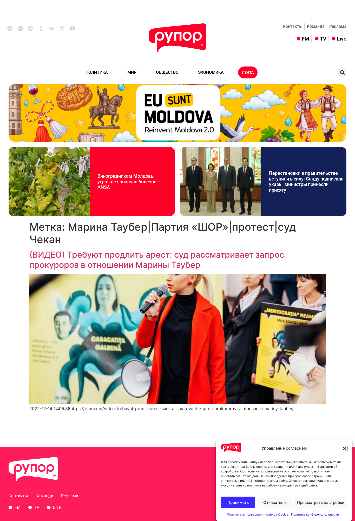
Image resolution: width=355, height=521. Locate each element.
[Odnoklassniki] (41, 28)
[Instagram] (30, 28)
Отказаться (274, 502)
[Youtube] (72, 28)
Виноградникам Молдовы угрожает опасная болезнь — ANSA (129, 181)
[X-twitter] (62, 28)
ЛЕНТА (248, 72)
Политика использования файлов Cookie (257, 514)
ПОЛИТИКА (97, 72)
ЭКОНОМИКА (211, 72)
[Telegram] (20, 28)
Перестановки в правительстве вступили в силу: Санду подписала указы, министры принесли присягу (306, 181)
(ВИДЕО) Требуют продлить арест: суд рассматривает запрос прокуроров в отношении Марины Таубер (156, 260)
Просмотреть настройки (320, 502)
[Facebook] (10, 28)
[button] (344, 448)
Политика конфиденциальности (315, 514)
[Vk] (51, 28)
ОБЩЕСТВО (167, 72)
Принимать (238, 502)
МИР (131, 72)
